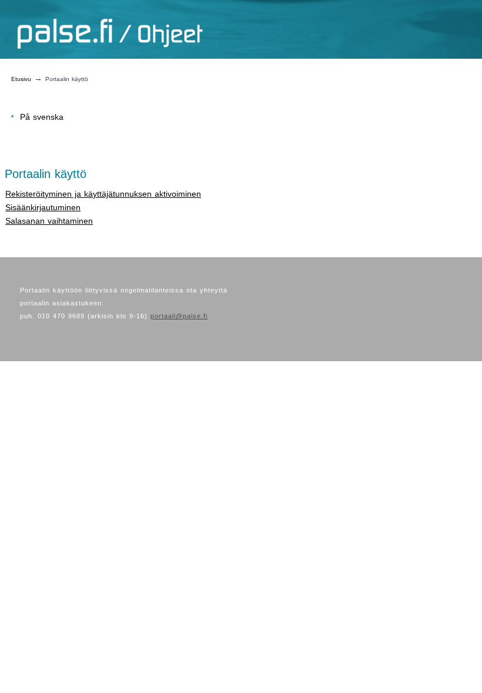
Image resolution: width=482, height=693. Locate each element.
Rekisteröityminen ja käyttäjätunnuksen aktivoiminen (103, 194)
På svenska (41, 117)
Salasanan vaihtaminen (49, 221)
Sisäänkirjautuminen (43, 207)
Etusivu (21, 79)
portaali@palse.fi (178, 315)
